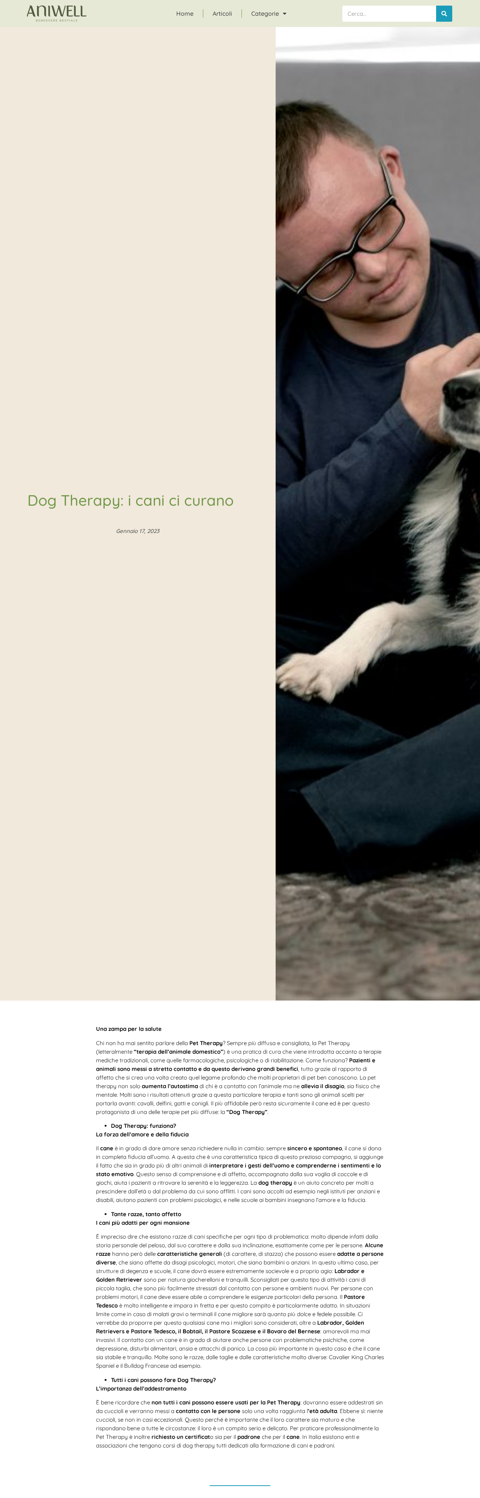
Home (185, 13)
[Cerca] (444, 14)
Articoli (222, 13)
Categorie (265, 13)
